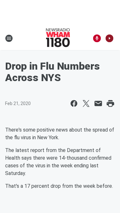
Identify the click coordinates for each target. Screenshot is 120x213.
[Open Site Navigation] (9, 38)
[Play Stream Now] (109, 38)
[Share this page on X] (86, 103)
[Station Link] (58, 38)
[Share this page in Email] (98, 103)
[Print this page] (110, 103)
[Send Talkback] (97, 38)
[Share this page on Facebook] (73, 103)
